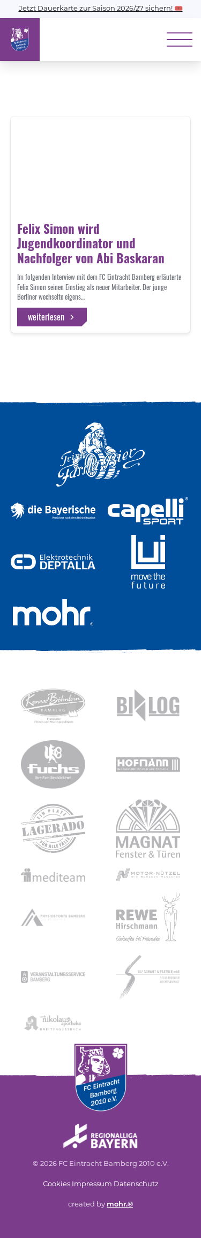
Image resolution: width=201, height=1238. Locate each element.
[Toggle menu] (179, 39)
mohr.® (120, 1204)
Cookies (56, 1184)
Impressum (92, 1184)
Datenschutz (136, 1184)
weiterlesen (46, 316)
